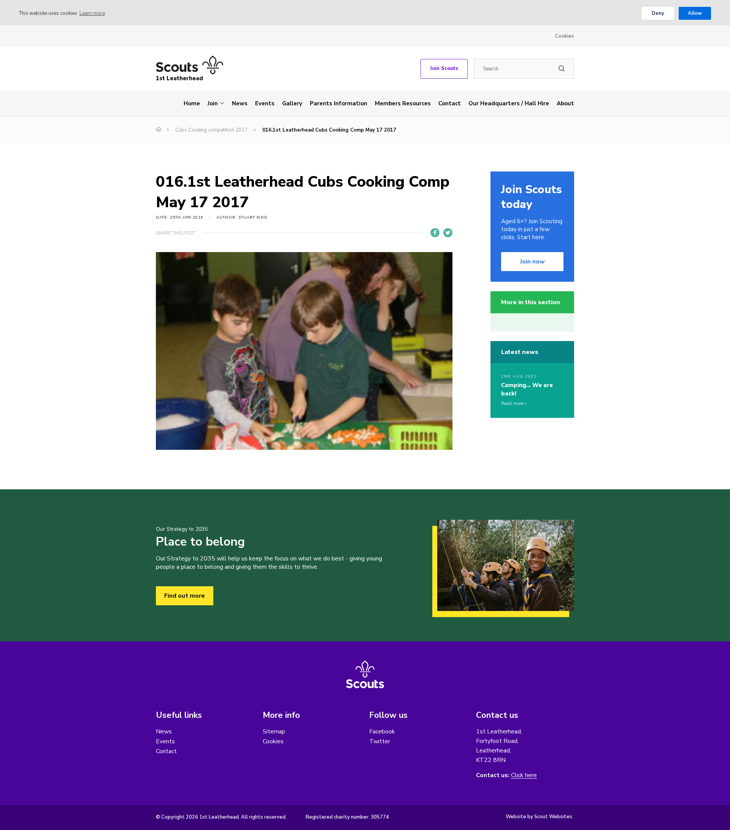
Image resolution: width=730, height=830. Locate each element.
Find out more (184, 596)
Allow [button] (695, 13)
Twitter (379, 741)
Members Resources (403, 103)
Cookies (564, 36)
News (240, 103)
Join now (532, 261)
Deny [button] (658, 13)
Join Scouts (444, 68)
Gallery (292, 103)
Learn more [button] (92, 13)
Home (192, 103)
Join (213, 103)
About (565, 103)
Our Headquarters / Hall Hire (508, 103)
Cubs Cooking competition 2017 (211, 130)
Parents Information (338, 103)
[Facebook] (435, 232)
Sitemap (274, 731)
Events (265, 103)
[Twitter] (447, 232)
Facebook (382, 731)
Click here (524, 775)
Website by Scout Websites (539, 816)
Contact (449, 103)
